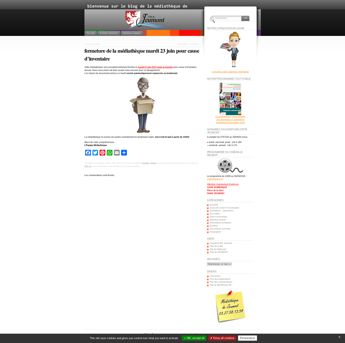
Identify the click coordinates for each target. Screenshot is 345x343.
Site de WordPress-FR (220, 285)
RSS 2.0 (87, 166)
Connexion (215, 276)
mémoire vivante (218, 220)
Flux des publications (220, 279)
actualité (145, 163)
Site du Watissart (218, 249)
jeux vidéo (215, 213)
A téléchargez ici (215, 179)
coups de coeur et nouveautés (224, 208)
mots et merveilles (218, 216)
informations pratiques (220, 222)
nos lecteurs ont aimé (220, 229)
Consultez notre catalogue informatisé (230, 72)
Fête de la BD (216, 246)
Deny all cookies (223, 338)
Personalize (247, 338)
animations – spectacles (221, 210)
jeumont (153, 163)
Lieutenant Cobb (93, 44)
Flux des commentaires (221, 282)
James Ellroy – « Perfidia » (188, 44)
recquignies (215, 232)
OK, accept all (195, 338)
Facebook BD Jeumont (221, 243)
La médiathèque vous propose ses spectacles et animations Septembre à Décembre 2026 (230, 119)
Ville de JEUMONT (219, 252)
